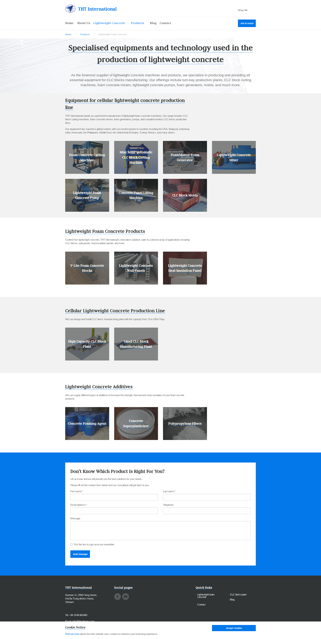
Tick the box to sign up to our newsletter (94, 544)
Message (75, 518)
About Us (83, 23)
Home (69, 23)
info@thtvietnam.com (83, 621)
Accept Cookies (234, 627)
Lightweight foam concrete (206, 595)
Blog (153, 23)
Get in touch (246, 23)
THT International (97, 9)
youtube (125, 596)
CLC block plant (238, 594)
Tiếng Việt (242, 10)
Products (137, 23)
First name (76, 491)
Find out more (72, 633)
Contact (165, 23)
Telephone (168, 504)
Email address (78, 504)
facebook (117, 596)
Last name (169, 491)
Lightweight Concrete (109, 23)
